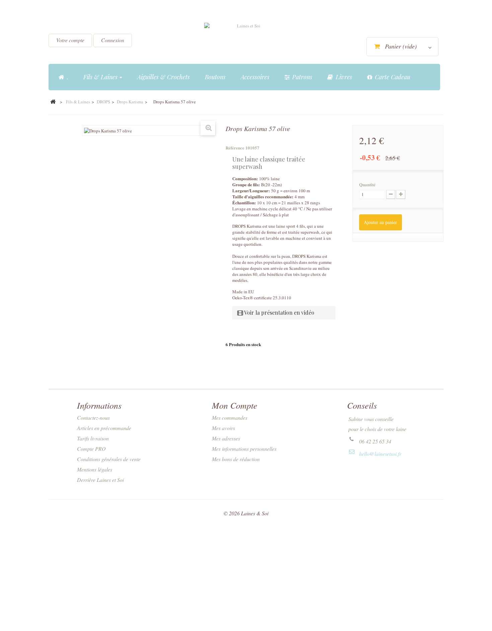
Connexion (112, 39)
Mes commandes (229, 417)
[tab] (283, 312)
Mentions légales (94, 469)
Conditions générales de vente (109, 458)
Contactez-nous (93, 417)
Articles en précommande (104, 427)
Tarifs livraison (93, 438)
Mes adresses (226, 438)
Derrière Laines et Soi (100, 479)
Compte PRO (91, 448)
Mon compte (234, 405)
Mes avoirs (223, 427)
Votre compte (70, 39)
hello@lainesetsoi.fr (380, 453)
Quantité (367, 185)
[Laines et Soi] (246, 40)
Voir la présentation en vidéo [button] (278, 312)
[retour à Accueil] (53, 102)
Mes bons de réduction (236, 458)
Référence (235, 148)
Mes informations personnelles (244, 448)
